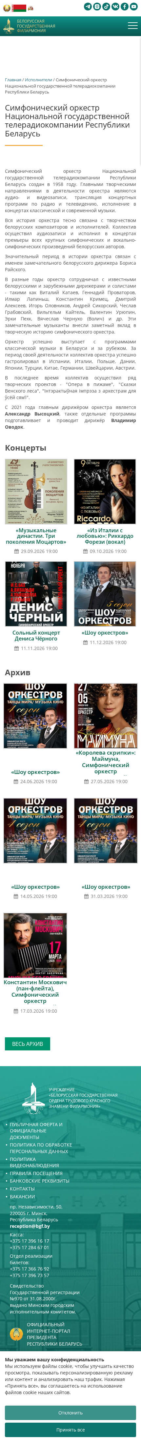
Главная (13, 80)
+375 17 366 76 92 (29, 1269)
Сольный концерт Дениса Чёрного (36, 635)
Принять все (70, 1430)
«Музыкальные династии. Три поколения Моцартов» (36, 536)
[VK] (115, 6)
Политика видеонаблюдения (34, 1162)
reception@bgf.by (30, 1226)
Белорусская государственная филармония (36, 26)
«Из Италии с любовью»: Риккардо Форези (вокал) (105, 536)
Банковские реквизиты (40, 1181)
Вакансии (22, 1196)
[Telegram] (88, 6)
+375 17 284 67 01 (29, 1247)
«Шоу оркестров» (105, 632)
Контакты (22, 1189)
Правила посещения (36, 1173)
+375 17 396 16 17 (29, 1241)
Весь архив (27, 1043)
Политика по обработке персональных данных (41, 1148)
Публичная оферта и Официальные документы (36, 1130)
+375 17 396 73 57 (29, 1275)
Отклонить (70, 1413)
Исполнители (38, 80)
